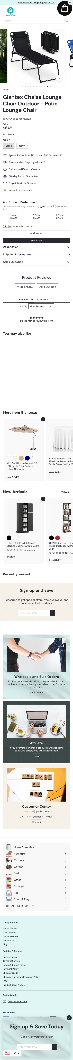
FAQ (5, 980)
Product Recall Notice (14, 984)
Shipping (7, 226)
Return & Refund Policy (14, 965)
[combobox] (36, 21)
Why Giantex (9, 932)
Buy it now (36, 240)
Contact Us (8, 940)
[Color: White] (15, 538)
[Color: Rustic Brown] (57, 538)
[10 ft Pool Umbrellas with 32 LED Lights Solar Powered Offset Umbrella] (24, 450)
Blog (5, 944)
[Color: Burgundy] (9, 458)
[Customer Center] (36, 785)
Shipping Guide (10, 972)
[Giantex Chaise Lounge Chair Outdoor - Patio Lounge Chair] (24, 371)
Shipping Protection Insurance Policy (21, 977)
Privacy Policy (10, 957)
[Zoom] (59, 78)
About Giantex (10, 928)
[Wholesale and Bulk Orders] (36, 655)
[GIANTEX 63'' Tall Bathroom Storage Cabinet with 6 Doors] (24, 529)
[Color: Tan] (21, 458)
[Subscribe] (54, 1047)
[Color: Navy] (15, 379)
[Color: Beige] (15, 458)
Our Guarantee (10, 936)
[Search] (66, 21)
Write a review (25, 286)
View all (65, 491)
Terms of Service (11, 960)
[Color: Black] (9, 379)
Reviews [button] (24, 299)
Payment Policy (11, 968)
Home (5, 89)
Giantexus (29, 412)
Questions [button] (42, 299)
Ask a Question (47, 286)
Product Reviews (36, 277)
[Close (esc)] (69, 1017)
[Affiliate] (36, 721)
